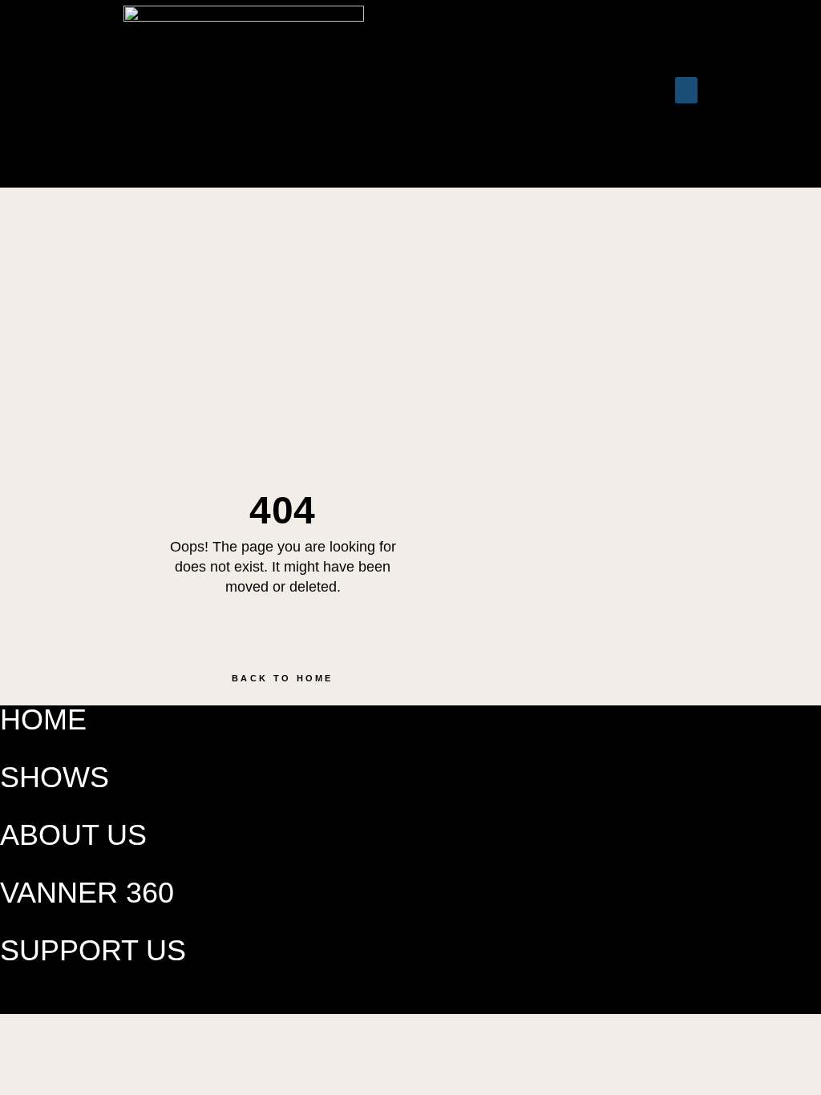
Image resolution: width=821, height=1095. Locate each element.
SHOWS (54, 777)
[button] (536, 94)
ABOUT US (73, 834)
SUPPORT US (93, 950)
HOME (43, 719)
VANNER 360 (87, 892)
